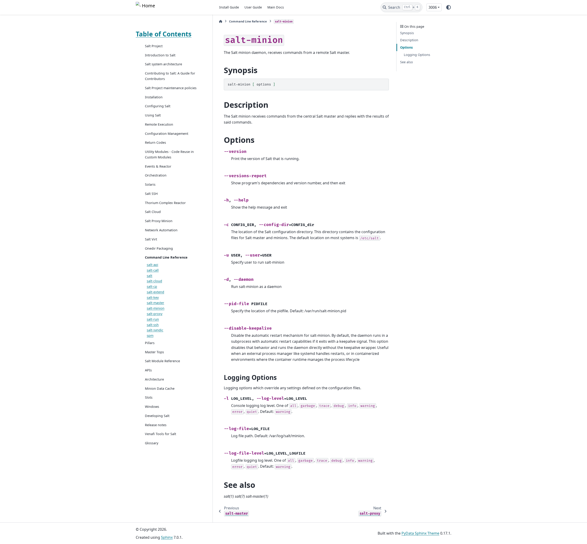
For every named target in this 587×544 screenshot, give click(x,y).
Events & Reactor (158, 166)
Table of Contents (163, 34)
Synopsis (407, 33)
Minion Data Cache (159, 388)
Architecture (154, 379)
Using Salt (153, 115)
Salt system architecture (163, 64)
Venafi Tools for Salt (160, 434)
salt (149, 275)
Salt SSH (151, 193)
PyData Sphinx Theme (420, 533)
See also (406, 62)
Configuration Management (166, 133)
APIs (148, 370)
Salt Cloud (153, 212)
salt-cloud (154, 281)
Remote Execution (159, 124)
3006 (433, 7)
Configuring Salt (157, 106)
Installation (154, 97)
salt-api (152, 264)
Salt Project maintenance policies (171, 88)
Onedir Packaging (159, 248)
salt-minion (155, 308)
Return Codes (155, 142)
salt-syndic (155, 330)
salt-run (153, 319)
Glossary (151, 443)
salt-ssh (153, 325)
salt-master (155, 303)
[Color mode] (448, 7)
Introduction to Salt (160, 55)
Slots (148, 397)
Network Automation (161, 230)
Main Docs (275, 7)
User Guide (253, 7)
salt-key (153, 297)
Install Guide (229, 7)
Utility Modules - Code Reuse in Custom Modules (169, 154)
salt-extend (155, 292)
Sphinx (167, 537)
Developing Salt (157, 416)
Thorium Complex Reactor (165, 203)
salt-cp (152, 286)
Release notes (155, 425)
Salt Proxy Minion (158, 221)
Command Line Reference (166, 257)
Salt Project (154, 46)
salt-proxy (154, 314)
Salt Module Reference (162, 361)
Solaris (150, 184)
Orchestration (155, 175)
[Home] (220, 21)
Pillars (150, 343)
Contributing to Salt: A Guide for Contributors (170, 76)
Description (409, 40)
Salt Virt (151, 239)
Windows (152, 406)
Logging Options (417, 54)
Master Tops (154, 352)
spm (150, 335)
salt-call (153, 270)
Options (406, 47)
